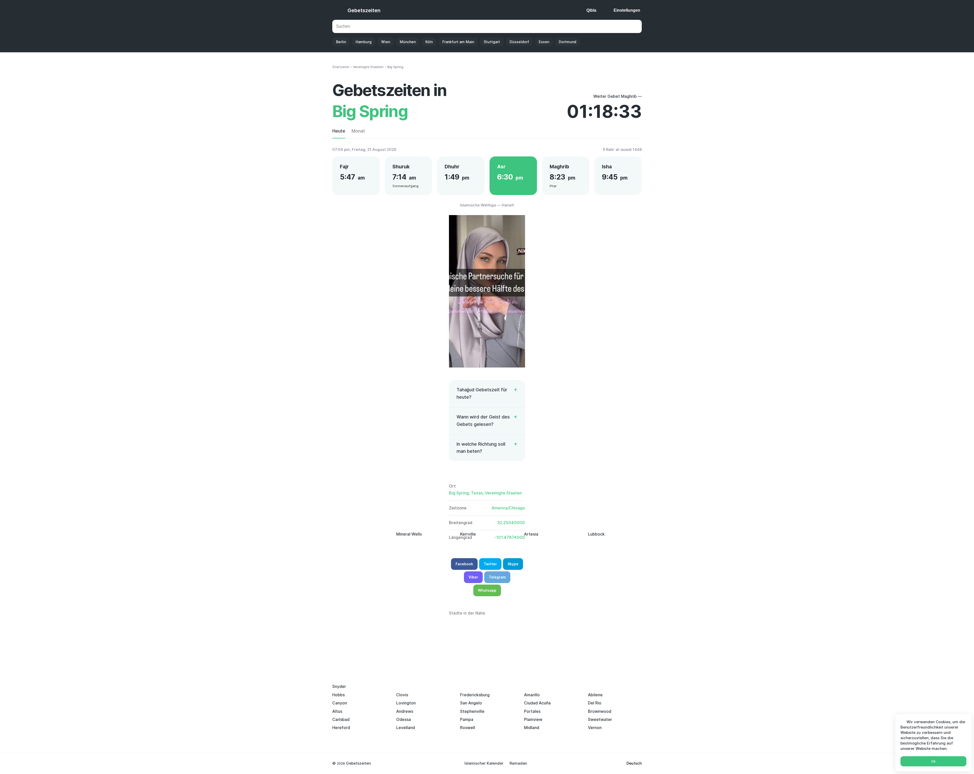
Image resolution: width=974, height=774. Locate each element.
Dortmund (567, 42)
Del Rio (594, 702)
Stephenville (472, 711)
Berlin (341, 42)
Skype (513, 564)
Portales (532, 711)
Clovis (402, 694)
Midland (531, 727)
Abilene (595, 694)
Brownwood (599, 711)
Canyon (339, 702)
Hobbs (338, 694)
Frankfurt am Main (458, 42)
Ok (933, 761)
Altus (337, 711)
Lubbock (596, 534)
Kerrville (468, 534)
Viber (473, 577)
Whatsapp (487, 590)
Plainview (533, 719)
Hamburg (364, 42)
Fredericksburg (475, 694)
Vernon (595, 727)
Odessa (403, 719)
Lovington (406, 702)
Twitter (490, 564)
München (408, 42)
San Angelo (471, 702)
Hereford (341, 727)
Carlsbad (341, 719)
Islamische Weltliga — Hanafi (487, 205)
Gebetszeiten (363, 10)
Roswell (467, 727)
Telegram (497, 577)
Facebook (464, 564)
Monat (358, 131)
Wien (385, 42)
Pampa (466, 719)
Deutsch (634, 763)
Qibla (591, 10)
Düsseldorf (519, 42)
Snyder (339, 686)
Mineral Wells (409, 534)
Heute (338, 131)
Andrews (404, 711)
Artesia (531, 534)
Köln (429, 42)
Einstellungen (627, 10)
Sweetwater (600, 719)
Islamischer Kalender (483, 763)
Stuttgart (492, 42)
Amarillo (532, 694)
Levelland (405, 727)
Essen (544, 42)
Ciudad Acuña (537, 702)
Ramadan (518, 763)
